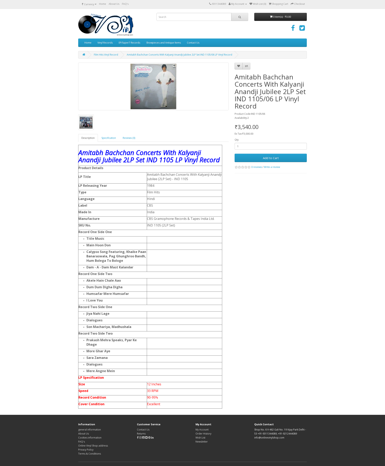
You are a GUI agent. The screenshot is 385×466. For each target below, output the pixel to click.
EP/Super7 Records (129, 42)
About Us (114, 4)
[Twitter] (302, 29)
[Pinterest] (149, 437)
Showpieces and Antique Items (163, 42)
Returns (141, 433)
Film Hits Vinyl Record (106, 54)
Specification (108, 138)
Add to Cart (271, 158)
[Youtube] (143, 437)
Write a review (272, 167)
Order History (203, 433)
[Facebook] (293, 29)
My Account (202, 429)
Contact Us (193, 42)
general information (89, 429)
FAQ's (125, 4)
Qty (237, 139)
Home (102, 4)
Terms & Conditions (89, 453)
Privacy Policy (85, 449)
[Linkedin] (152, 437)
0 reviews (256, 167)
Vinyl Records (105, 42)
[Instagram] (140, 437)
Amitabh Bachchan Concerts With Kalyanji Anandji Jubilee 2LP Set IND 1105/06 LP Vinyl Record (179, 54)
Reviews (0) (129, 138)
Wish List (200, 437)
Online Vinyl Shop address (93, 445)
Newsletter (202, 441)
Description (88, 138)
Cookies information (89, 437)
